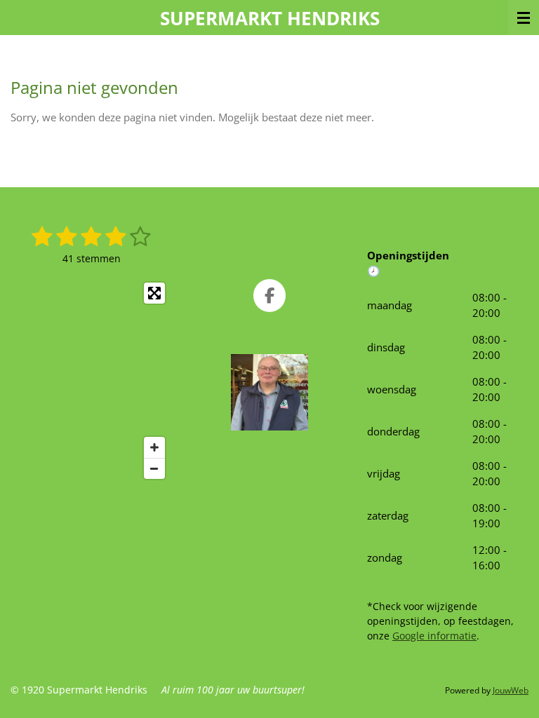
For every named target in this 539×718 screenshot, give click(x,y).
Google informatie (434, 635)
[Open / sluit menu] (523, 17)
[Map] (91, 381)
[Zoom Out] (154, 468)
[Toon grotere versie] (269, 392)
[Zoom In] (154, 447)
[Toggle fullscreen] (154, 293)
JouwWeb (510, 690)
